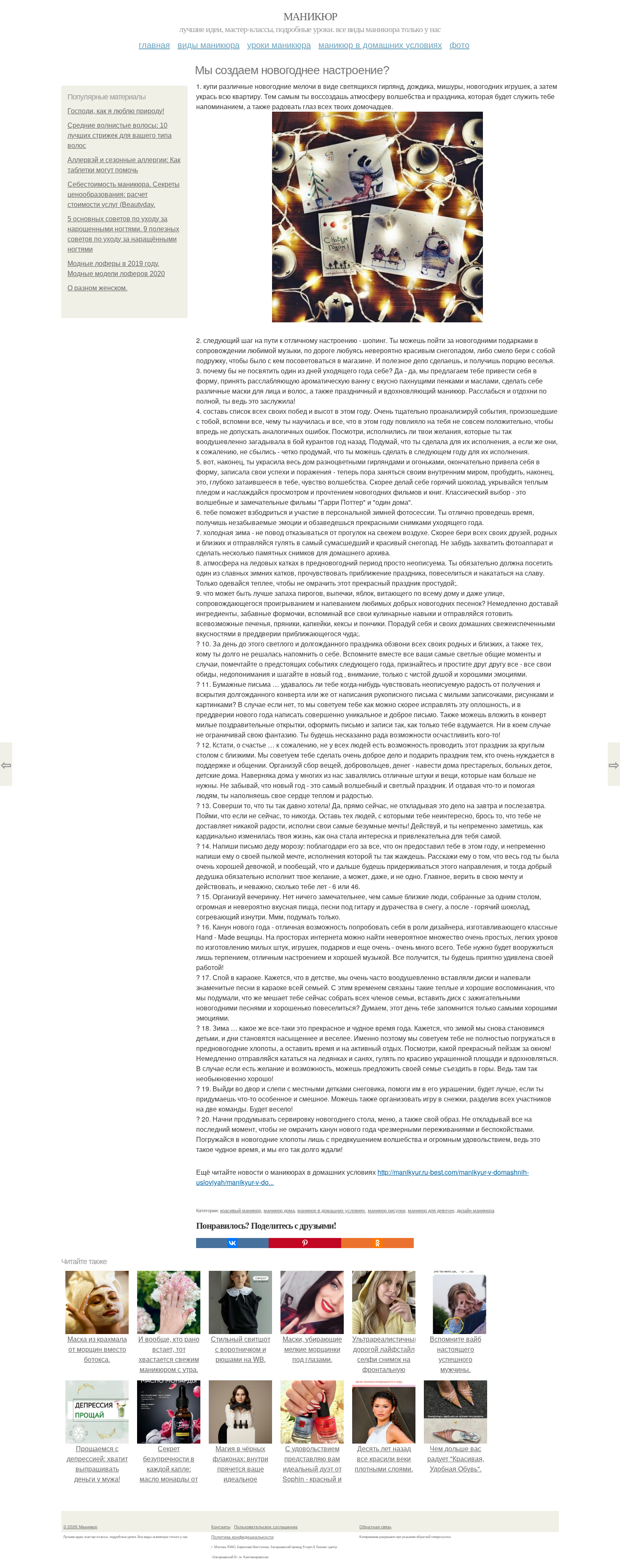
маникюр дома (279, 1210)
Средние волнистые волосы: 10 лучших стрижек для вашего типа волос (119, 135)
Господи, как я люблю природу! (115, 111)
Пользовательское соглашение (266, 1527)
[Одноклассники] (377, 1243)
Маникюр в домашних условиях (380, 44)
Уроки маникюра (279, 44)
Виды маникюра (209, 44)
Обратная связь (375, 1527)
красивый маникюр (240, 1210)
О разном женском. (97, 288)
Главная (154, 44)
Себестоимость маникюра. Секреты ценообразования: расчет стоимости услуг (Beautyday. (123, 194)
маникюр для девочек (431, 1210)
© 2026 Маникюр (80, 1527)
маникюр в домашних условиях (331, 1210)
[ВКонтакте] (232, 1243)
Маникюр (310, 16)
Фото (459, 44)
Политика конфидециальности (242, 1537)
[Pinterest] (305, 1243)
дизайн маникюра (475, 1210)
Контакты (220, 1527)
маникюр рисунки (386, 1210)
